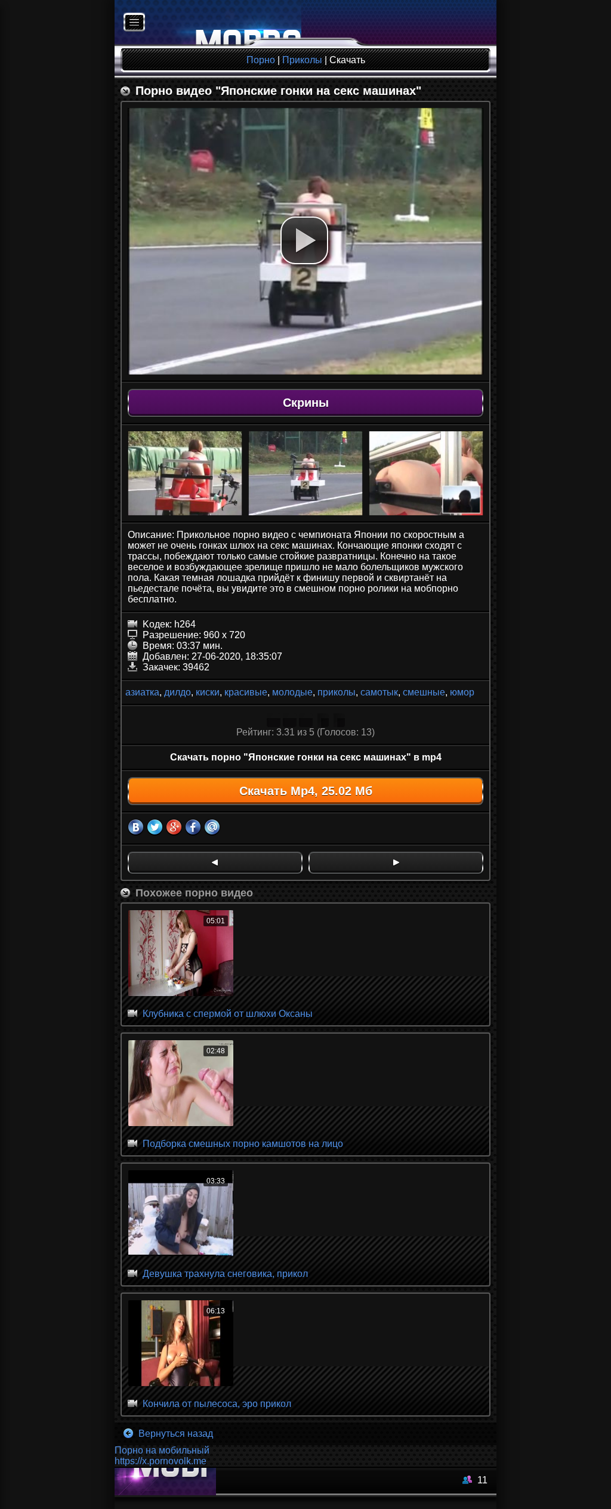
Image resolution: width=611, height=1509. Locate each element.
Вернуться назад (174, 1433)
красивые (245, 692)
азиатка (142, 692)
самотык (379, 692)
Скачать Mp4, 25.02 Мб (305, 790)
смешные (424, 692)
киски (208, 692)
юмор (462, 692)
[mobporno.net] (208, 23)
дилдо (177, 692)
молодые (292, 692)
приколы (336, 692)
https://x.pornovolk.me (160, 1461)
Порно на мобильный (162, 1450)
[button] (304, 240)
